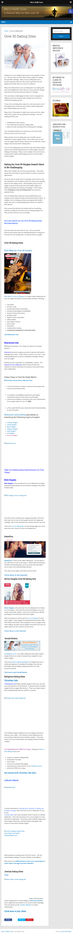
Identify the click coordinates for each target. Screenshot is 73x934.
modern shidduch (26, 905)
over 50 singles (33, 618)
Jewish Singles (12, 425)
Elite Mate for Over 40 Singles (18, 250)
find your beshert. (36, 900)
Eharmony (7, 352)
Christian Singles (12, 422)
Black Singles (11, 427)
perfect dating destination (20, 662)
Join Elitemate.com (11, 334)
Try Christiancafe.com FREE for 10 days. (17, 749)
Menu (3, 22)
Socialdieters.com (10, 654)
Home (6, 31)
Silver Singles (9, 608)
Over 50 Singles (12, 435)
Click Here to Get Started (15, 631)
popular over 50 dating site (13, 365)
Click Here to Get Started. (16, 575)
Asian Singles (11, 431)
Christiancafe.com (10, 684)
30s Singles (11, 433)
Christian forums (36, 766)
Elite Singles (10, 480)
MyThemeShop (66, 931)
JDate (6, 875)
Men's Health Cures (7, 931)
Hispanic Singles (12, 429)
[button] (70, 11)
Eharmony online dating (15, 414)
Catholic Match (9, 815)
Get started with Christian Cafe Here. (20, 773)
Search (61, 36)
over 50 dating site (17, 526)
